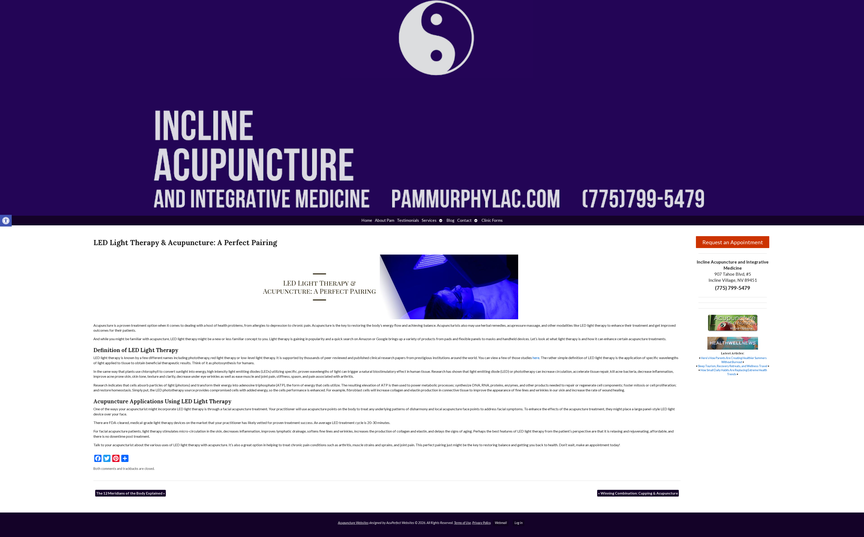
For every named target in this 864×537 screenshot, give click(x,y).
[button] (6, 220)
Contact (464, 220)
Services (429, 220)
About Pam (384, 220)
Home (366, 220)
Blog (450, 220)
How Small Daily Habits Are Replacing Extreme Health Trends (733, 372)
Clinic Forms (492, 220)
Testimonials (408, 220)
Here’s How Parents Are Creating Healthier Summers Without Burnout (734, 360)
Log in (519, 523)
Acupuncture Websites (353, 523)
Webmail (501, 523)
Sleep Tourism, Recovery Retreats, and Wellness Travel (732, 366)
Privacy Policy (481, 523)
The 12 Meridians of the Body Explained (130, 493)
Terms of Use (462, 523)
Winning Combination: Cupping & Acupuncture (638, 493)
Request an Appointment (732, 242)
